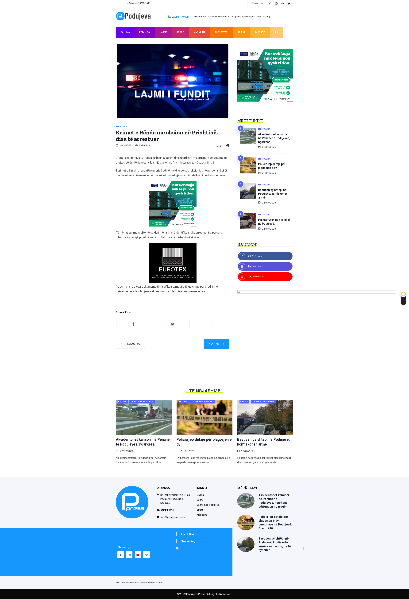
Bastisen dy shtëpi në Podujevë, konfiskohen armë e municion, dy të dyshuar (275, 544)
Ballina (125, 32)
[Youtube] (283, 3)
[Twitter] (289, 3)
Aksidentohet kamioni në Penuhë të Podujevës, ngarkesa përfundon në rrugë (232, 16)
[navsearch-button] (276, 32)
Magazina (199, 32)
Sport (180, 32)
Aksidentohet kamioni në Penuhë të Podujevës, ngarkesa (274, 138)
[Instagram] (129, 554)
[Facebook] (270, 3)
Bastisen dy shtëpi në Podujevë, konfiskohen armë (273, 193)
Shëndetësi (221, 32)
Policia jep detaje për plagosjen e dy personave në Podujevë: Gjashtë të (275, 522)
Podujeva (144, 32)
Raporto (260, 32)
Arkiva (241, 32)
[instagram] (277, 3)
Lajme (163, 32)
